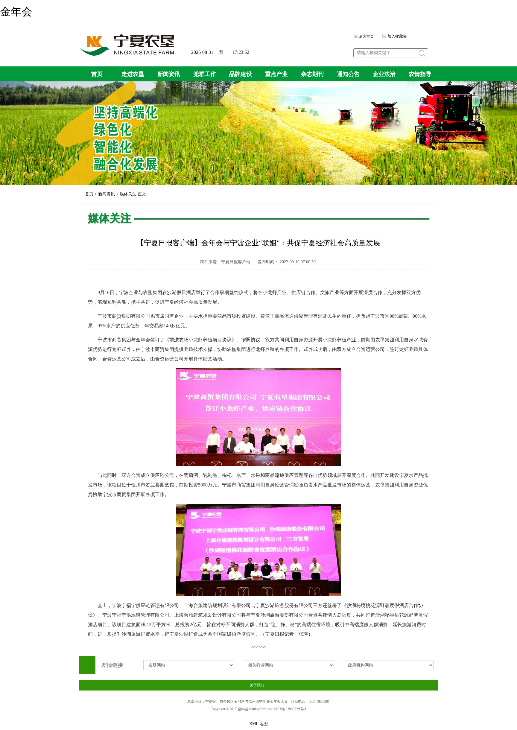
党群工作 (204, 74)
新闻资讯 (168, 74)
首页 (97, 74)
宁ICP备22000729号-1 (289, 709)
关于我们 (257, 685)
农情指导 (420, 74)
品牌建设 (240, 74)
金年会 (16, 12)
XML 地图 (258, 724)
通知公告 (348, 74)
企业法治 (384, 74)
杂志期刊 (312, 74)
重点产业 (276, 74)
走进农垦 (132, 74)
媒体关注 (128, 194)
